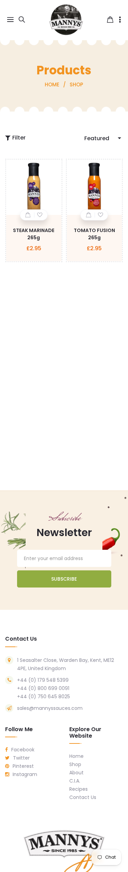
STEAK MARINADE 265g (33, 234)
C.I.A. (74, 780)
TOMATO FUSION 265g (94, 234)
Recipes (78, 789)
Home (76, 756)
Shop (75, 764)
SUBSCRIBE (64, 579)
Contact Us (82, 797)
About (76, 772)
